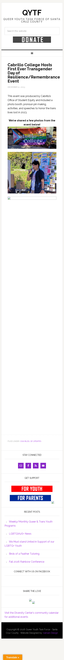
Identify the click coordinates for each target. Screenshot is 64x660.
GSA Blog (25, 441)
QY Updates (35, 441)
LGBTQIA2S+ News (20, 533)
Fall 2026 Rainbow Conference (26, 561)
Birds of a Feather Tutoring (24, 553)
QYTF (31, 12)
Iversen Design (50, 633)
